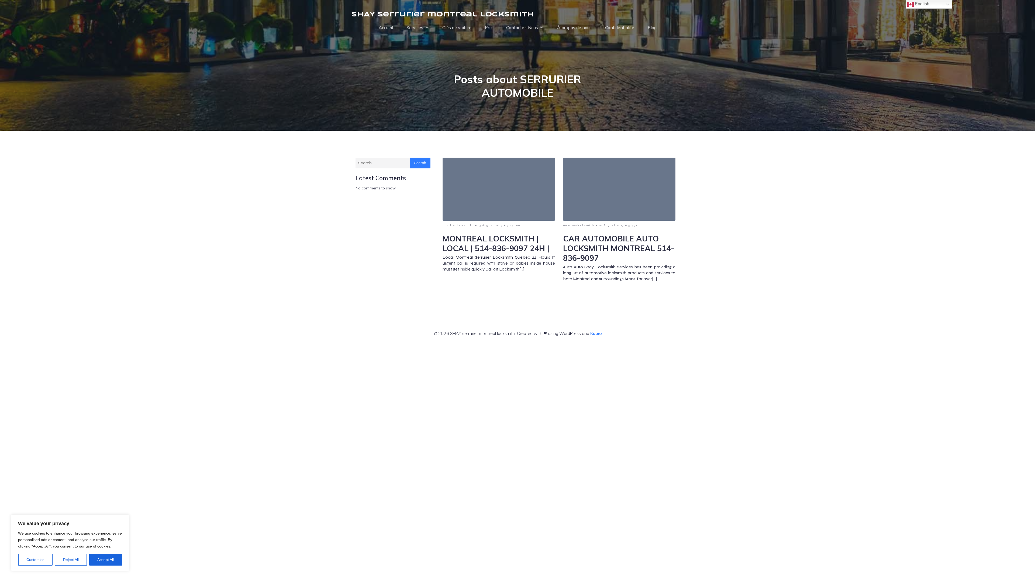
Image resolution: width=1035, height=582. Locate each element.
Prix (489, 27)
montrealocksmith (458, 225)
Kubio (596, 333)
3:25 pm (513, 225)
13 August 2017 (490, 225)
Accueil (386, 27)
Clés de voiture (456, 27)
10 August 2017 (611, 225)
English (921, 4)
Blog (652, 27)
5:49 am (635, 225)
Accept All (105, 559)
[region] (70, 543)
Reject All (71, 559)
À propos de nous (574, 27)
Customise (35, 559)
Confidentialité (619, 27)
